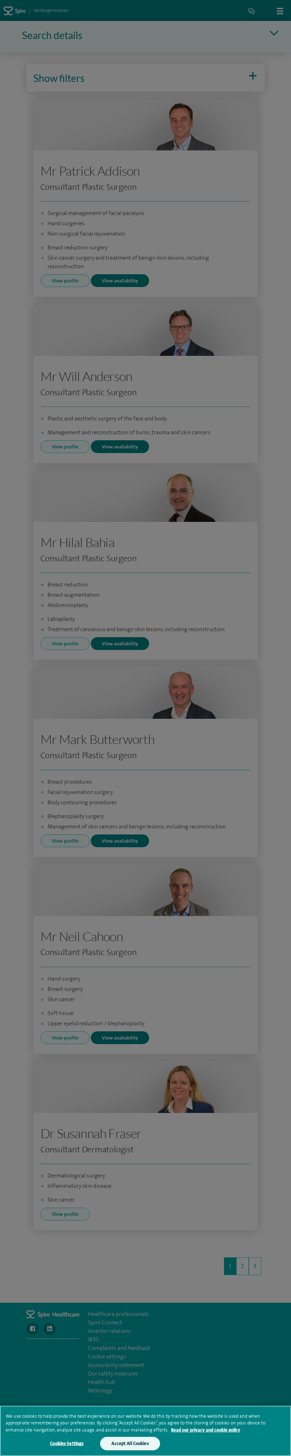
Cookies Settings (66, 1443)
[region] (145, 1431)
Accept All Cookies (129, 1443)
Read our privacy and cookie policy (205, 1430)
